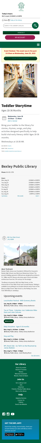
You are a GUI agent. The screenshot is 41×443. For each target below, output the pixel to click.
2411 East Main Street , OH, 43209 (13, 238)
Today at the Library (16, 20)
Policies (21, 402)
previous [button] (4, 196)
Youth (9, 146)
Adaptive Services (21, 398)
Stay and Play (8, 336)
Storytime (10, 148)
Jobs (21, 385)
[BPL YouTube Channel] (12, 413)
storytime (11, 151)
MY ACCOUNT (20, 37)
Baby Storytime (16, 326)
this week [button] (20, 196)
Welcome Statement (21, 374)
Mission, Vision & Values (21, 376)
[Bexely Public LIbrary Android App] (19, 434)
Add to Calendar (12, 121)
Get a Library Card (21, 383)
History (21, 372)
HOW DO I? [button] (21, 33)
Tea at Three (20, 311)
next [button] (37, 196)
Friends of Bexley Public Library (21, 389)
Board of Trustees (21, 369)
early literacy (18, 151)
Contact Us (21, 400)
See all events (35, 356)
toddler (7, 151)
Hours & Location (21, 367)
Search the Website (21, 404)
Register (9, 321)
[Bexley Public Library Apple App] (9, 434)
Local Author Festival (20, 300)
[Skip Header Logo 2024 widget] (21, 7)
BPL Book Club (20, 347)
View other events (20, 58)
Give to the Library (21, 391)
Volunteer (21, 387)
